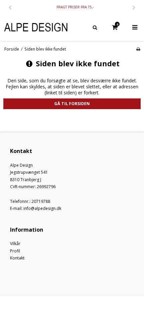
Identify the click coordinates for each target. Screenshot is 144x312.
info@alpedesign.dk (42, 208)
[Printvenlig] (138, 49)
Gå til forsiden (72, 103)
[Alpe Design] (36, 27)
